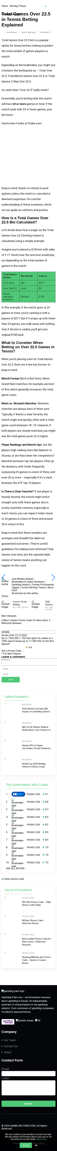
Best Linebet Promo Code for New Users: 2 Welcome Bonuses (36, 941)
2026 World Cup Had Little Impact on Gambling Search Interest (36, 711)
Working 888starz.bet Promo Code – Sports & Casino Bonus (36, 960)
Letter (5, 1078)
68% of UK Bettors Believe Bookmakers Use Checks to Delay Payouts (36, 730)
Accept (26, 1145)
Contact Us (11, 1046)
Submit (28, 1103)
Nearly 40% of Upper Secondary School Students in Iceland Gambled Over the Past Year (37, 750)
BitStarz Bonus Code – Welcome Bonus (33, 922)
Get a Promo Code (11, 650)
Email (5, 1069)
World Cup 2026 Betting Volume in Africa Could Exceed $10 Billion (33, 766)
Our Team (10, 1040)
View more (41, 1139)
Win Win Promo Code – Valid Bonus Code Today (36, 903)
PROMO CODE (33, 794)
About (7, 1052)
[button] (53, 577)
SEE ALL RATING (16, 868)
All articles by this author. (25, 593)
